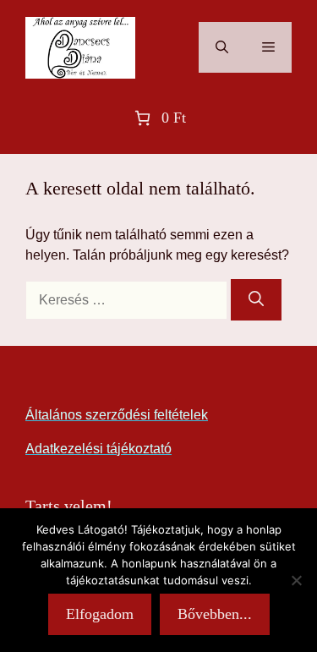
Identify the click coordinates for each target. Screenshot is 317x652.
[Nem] (295, 580)
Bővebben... (215, 613)
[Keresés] (256, 300)
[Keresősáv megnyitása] (222, 47)
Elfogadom (100, 613)
